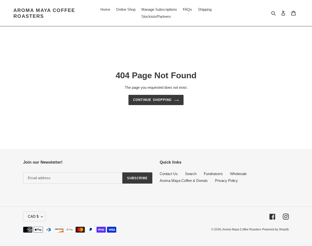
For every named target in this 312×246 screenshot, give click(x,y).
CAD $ (33, 216)
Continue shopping (152, 100)
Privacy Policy (226, 180)
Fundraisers (213, 174)
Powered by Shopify (275, 229)
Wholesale (238, 174)
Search (190, 174)
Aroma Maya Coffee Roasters (44, 13)
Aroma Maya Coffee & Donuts (184, 180)
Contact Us (169, 174)
